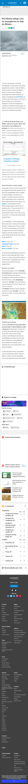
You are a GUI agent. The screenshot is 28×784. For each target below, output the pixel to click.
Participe (4, 755)
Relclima (4, 645)
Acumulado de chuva (19, 610)
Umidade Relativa (17, 414)
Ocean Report (17, 696)
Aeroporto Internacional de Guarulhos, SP (10, 525)
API (15, 692)
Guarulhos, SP (9, 542)
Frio (3, 713)
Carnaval (4, 730)
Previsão (4, 604)
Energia (4, 695)
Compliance (17, 755)
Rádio (15, 680)
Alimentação (5, 678)
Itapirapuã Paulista (7, 244)
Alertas (3, 682)
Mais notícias (24, 465)
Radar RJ (4, 660)
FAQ (15, 765)
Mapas (16, 604)
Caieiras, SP (9, 561)
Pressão (7, 414)
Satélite (6, 427)
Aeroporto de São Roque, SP (10, 535)
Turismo (4, 726)
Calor (3, 718)
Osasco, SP (8, 556)
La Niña (4, 724)
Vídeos (4, 747)
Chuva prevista (5, 665)
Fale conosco (17, 759)
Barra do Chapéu (7, 248)
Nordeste (4, 709)
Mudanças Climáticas (7, 701)
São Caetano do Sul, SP (11, 547)
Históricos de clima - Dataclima (7, 643)
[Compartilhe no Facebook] (11, 28)
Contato (16, 753)
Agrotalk (4, 740)
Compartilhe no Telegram (11, 161)
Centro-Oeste (5, 707)
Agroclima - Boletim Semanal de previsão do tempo (7, 688)
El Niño (3, 722)
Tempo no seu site (6, 757)
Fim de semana (5, 614)
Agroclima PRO (17, 690)
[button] (20, 3)
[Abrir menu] (2, 3)
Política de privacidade (16, 778)
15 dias (3, 616)
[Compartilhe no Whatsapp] (9, 28)
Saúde (3, 680)
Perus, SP (8, 552)
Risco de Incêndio (8, 421)
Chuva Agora (16, 427)
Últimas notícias (6, 674)
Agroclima (4, 676)
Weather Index (17, 700)
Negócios (4, 691)
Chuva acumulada (6, 667)
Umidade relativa (18, 614)
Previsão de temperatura (20, 632)
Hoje (3, 610)
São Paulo (19, 97)
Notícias (4, 672)
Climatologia (17, 642)
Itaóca (4, 246)
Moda (3, 693)
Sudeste (4, 705)
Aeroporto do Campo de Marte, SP (11, 514)
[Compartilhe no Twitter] (13, 28)
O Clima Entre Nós (6, 738)
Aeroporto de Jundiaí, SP (9, 531)
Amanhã (4, 612)
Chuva (17, 411)
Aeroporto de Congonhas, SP (10, 519)
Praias (3, 618)
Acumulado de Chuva (9, 417)
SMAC (15, 688)
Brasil (3, 606)
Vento (20, 417)
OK (14, 781)
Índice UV (16, 638)
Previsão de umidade (19, 634)
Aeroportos (4, 620)
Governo (4, 699)
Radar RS (4, 728)
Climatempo (14, 586)
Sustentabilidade (6, 685)
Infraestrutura (5, 697)
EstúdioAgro (5, 742)
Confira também (6, 753)
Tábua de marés (18, 640)
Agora (3, 608)
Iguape (4, 203)
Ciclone (3, 720)
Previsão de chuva (18, 630)
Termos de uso (17, 767)
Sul (2, 703)
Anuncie (16, 757)
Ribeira (4, 242)
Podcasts (4, 647)
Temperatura (7, 411)
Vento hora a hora (18, 636)
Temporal (4, 716)
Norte (3, 711)
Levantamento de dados (20, 694)
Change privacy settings (19, 763)
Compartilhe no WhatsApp (11, 159)
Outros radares (5, 662)
